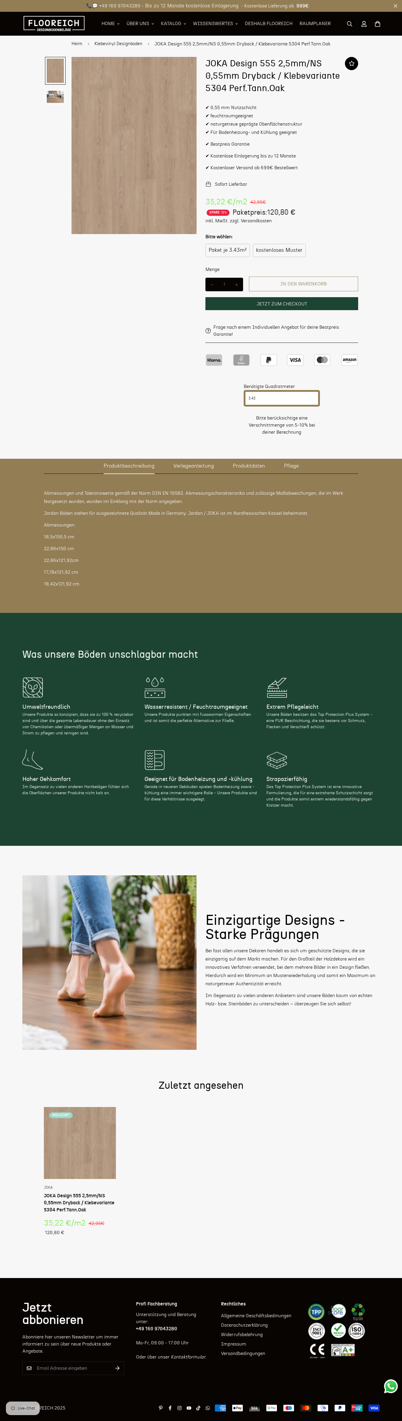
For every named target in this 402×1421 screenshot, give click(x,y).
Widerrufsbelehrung (242, 1334)
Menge (212, 269)
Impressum (233, 1344)
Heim (77, 44)
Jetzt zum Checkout (282, 304)
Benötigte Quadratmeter (269, 386)
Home (108, 23)
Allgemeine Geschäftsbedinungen (256, 1315)
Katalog (171, 23)
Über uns (138, 23)
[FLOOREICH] (54, 24)
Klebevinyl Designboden (118, 44)
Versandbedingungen (243, 1353)
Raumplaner (315, 23)
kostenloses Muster (279, 250)
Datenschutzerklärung (244, 1325)
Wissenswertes (213, 23)
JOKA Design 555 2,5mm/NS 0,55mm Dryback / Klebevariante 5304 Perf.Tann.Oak (79, 1202)
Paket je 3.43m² (228, 250)
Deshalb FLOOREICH (269, 23)
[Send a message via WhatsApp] (391, 1386)
